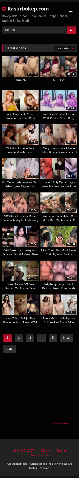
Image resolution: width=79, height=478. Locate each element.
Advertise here (60, 423)
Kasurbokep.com (27, 8)
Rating (61, 450)
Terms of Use (40, 455)
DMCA (45, 450)
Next (66, 337)
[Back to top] (67, 466)
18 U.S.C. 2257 (23, 450)
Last (9, 348)
